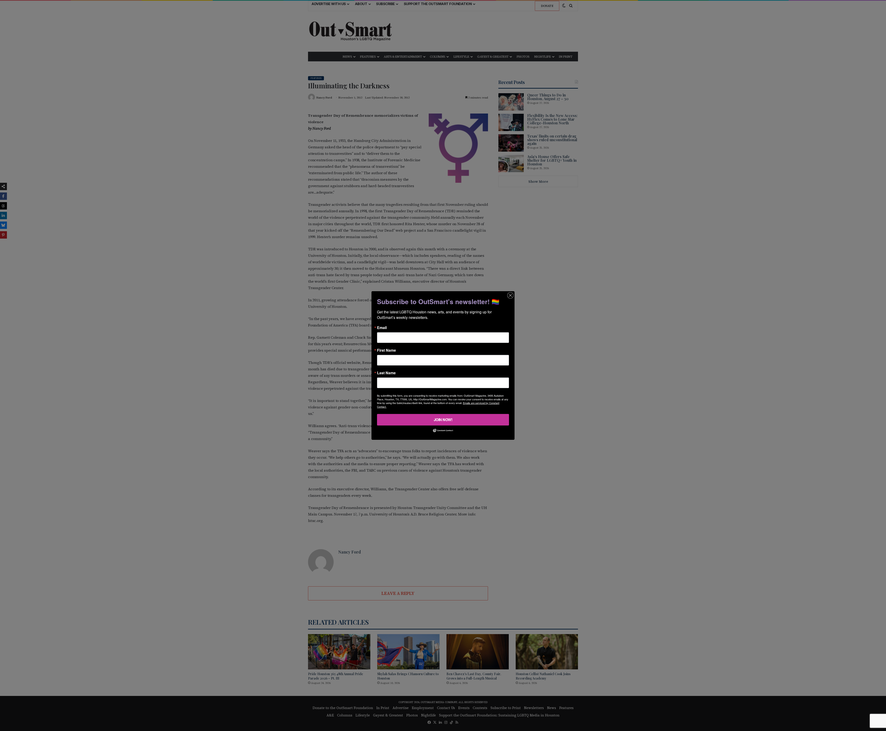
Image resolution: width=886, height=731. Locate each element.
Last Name (386, 373)
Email (382, 328)
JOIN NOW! (443, 419)
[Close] (510, 295)
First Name (386, 350)
